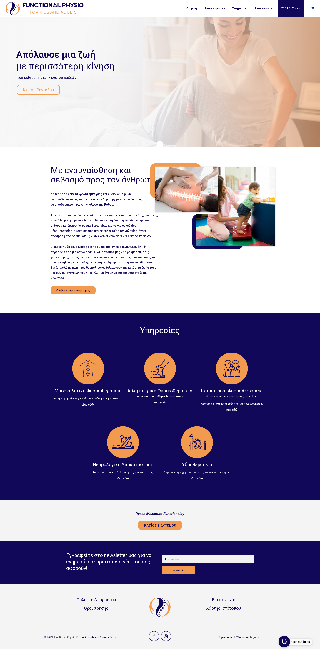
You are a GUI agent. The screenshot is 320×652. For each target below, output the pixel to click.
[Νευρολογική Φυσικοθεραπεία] (123, 450)
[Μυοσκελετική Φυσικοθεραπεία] (88, 377)
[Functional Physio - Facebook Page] (154, 636)
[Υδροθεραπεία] (197, 450)
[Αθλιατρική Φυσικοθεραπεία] (160, 376)
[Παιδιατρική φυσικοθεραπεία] (232, 379)
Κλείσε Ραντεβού (38, 90)
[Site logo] (44, 8)
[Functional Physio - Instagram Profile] (166, 636)
